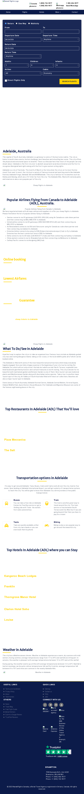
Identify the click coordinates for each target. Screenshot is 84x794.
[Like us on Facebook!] (45, 705)
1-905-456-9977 (72, 3)
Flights (24, 12)
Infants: (59, 61)
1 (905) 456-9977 (45, 6)
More (57, 12)
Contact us (48, 691)
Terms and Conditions (12, 689)
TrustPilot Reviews (11, 717)
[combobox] (61, 39)
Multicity (35, 23)
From (7, 28)
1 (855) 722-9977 (45, 3)
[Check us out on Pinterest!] (56, 705)
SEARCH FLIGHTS (69, 81)
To (44, 28)
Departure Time (50, 36)
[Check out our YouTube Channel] (61, 705)
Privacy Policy (9, 691)
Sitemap (47, 689)
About (6, 694)
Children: (34, 61)
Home (8, 12)
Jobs (46, 697)
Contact (75, 12)
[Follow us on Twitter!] (50, 705)
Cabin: (46, 69)
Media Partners (9, 712)
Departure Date (12, 36)
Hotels (41, 12)
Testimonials (9, 697)
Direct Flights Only (16, 80)
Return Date (10, 44)
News (6, 704)
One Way (22, 23)
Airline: (8, 69)
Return (11, 23)
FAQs (46, 694)
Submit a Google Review (13, 714)
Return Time (10, 52)
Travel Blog (8, 707)
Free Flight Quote (10, 709)
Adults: (8, 61)
